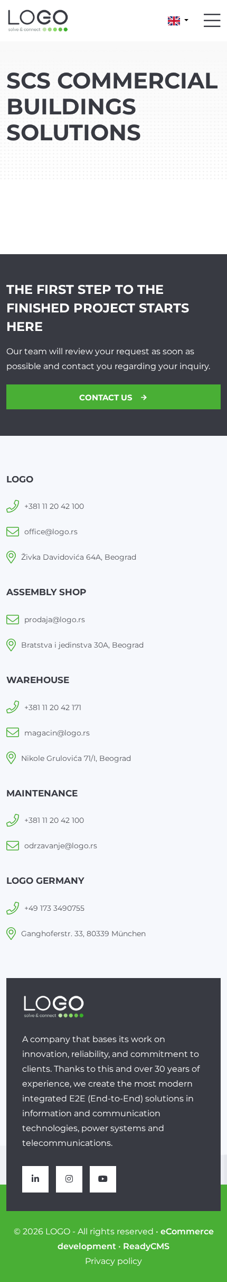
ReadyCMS (146, 1246)
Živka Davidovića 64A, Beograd (78, 557)
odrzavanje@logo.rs (60, 845)
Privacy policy (113, 1261)
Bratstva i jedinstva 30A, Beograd (82, 645)
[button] (178, 21)
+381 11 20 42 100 (54, 506)
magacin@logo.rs (57, 733)
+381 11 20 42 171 (52, 707)
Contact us (107, 397)
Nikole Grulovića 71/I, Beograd (76, 758)
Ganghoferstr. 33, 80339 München (83, 933)
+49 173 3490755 (54, 908)
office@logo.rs (51, 531)
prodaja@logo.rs (54, 619)
